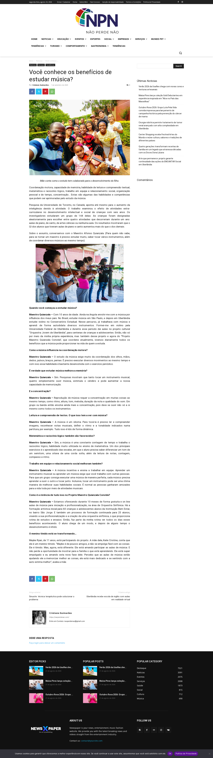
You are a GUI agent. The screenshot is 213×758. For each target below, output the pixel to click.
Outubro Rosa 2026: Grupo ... (59, 694)
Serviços (41, 65)
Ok (170, 753)
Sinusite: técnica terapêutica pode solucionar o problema (51, 598)
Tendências (50, 65)
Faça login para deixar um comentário (47, 643)
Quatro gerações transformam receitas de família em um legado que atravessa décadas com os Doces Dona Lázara (160, 149)
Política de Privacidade (186, 753)
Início (31, 61)
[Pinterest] (45, 91)
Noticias (39, 61)
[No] (209, 753)
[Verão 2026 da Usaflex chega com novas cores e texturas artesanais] (36, 671)
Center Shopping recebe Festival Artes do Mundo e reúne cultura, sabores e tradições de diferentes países (160, 137)
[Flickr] (154, 730)
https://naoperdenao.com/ (59, 617)
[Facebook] (178, 2)
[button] (180, 52)
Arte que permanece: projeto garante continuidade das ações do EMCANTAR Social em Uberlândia (160, 161)
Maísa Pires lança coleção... (58, 681)
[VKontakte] (168, 730)
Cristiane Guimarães (40, 85)
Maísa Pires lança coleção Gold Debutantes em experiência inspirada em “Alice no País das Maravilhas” (160, 98)
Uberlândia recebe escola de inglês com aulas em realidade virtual (108, 598)
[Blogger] (140, 730)
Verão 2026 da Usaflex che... (58, 667)
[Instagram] (182, 2)
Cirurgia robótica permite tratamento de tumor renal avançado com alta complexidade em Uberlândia (160, 125)
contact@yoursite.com (91, 740)
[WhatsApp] (52, 91)
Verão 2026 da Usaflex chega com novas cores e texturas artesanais (161, 88)
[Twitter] (39, 91)
